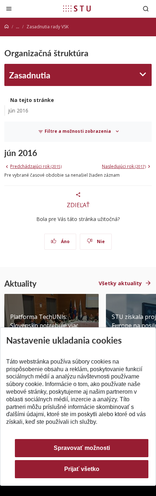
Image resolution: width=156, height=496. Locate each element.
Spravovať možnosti (82, 448)
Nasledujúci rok (124, 166)
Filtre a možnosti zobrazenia (78, 131)
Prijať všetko (81, 469)
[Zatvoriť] (9, 8)
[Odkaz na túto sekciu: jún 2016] (40, 153)
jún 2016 (18, 110)
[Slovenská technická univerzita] (77, 8)
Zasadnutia (29, 75)
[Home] (6, 27)
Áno (65, 241)
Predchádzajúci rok (36, 166)
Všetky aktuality (120, 283)
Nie (100, 241)
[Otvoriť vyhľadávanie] (146, 8)
